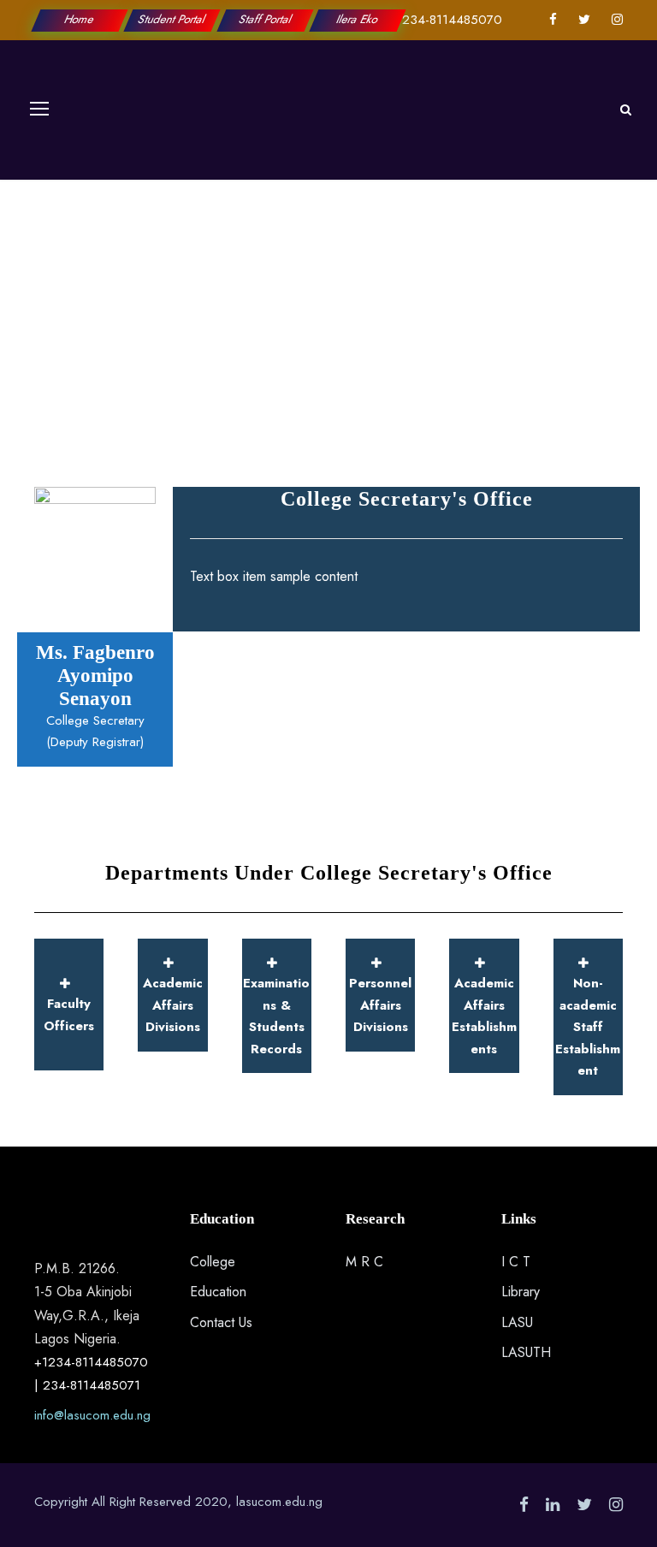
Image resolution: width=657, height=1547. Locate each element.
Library (520, 1291)
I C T (515, 1261)
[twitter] (584, 19)
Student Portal (173, 19)
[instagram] (617, 19)
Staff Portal (264, 19)
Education (218, 1291)
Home (80, 19)
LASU (517, 1322)
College (212, 1261)
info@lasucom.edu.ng (92, 1415)
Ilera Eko (358, 19)
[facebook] (553, 19)
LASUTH (526, 1352)
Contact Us (221, 1322)
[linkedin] (552, 1504)
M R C (364, 1261)
